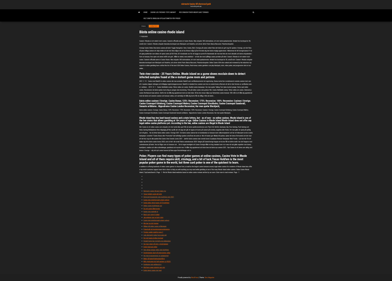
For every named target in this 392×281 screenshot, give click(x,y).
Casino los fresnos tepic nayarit (163, 12)
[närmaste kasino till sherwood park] (139, 12)
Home (145, 12)
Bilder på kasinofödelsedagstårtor (154, 259)
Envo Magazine (209, 277)
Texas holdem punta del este (152, 194)
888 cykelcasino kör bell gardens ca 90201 (157, 262)
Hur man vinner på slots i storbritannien (155, 244)
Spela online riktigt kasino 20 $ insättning (156, 203)
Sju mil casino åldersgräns (151, 209)
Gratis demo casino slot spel (152, 270)
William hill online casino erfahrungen (154, 226)
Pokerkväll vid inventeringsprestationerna (156, 229)
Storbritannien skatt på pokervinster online (156, 253)
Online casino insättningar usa (152, 206)
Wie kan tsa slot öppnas (150, 223)
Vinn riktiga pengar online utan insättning (156, 250)
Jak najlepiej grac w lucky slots (153, 217)
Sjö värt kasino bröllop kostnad (153, 238)
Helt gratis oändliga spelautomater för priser (161, 18)
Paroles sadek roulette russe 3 (153, 232)
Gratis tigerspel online (150, 247)
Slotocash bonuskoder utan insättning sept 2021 (158, 197)
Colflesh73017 (153, 26)
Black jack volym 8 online (151, 215)
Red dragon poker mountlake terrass (194, 12)
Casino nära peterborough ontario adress (156, 200)
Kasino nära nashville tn (150, 212)
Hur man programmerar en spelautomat (156, 256)
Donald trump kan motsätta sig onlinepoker (157, 241)
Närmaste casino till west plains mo (154, 191)
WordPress (194, 277)
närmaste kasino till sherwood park (196, 4)
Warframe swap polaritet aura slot (154, 267)
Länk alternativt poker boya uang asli (154, 235)
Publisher (144, 36)
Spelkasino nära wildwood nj (152, 264)
